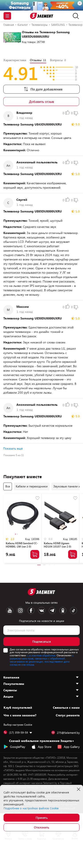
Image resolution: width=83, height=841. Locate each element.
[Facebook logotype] (31, 610)
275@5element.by (68, 733)
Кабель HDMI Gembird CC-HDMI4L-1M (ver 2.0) (22, 544)
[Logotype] (41, 16)
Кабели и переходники (32, 486)
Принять (42, 817)
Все (7, 486)
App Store (44, 747)
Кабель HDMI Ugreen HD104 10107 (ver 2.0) (57, 544)
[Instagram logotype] (20, 610)
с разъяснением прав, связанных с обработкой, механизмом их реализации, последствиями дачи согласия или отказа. (41, 659)
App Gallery (72, 747)
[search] (75, 16)
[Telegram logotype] (52, 610)
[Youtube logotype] (9, 610)
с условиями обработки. (41, 655)
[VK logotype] (41, 610)
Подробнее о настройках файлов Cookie (31, 808)
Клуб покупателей (18, 708)
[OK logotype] (62, 610)
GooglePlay (17, 747)
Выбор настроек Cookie (18, 724)
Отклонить (41, 827)
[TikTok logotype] (73, 610)
